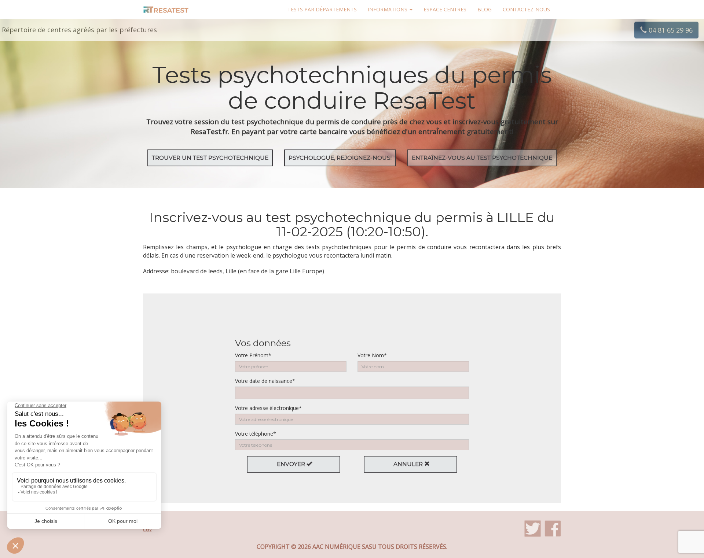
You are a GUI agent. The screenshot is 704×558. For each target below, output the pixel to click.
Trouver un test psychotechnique (210, 157)
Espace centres (444, 9)
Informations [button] (388, 9)
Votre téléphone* (255, 433)
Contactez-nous (526, 9)
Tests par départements (322, 9)
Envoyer (292, 464)
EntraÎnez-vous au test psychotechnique (482, 157)
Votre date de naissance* (265, 380)
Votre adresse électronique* (268, 407)
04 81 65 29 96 (670, 30)
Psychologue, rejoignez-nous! (340, 157)
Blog (484, 9)
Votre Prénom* (253, 355)
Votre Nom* (372, 355)
